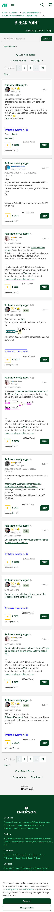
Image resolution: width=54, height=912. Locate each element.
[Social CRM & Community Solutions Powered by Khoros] (27, 788)
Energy (19, 825)
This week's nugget (14, 717)
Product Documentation (23, 868)
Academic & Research (12, 822)
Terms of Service (17, 841)
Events (38, 858)
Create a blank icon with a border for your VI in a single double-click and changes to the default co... (27, 651)
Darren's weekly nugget (15, 85)
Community (14, 12)
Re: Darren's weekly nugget (17, 163)
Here (7, 118)
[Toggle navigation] (13, 5)
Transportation (32, 828)
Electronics (10, 825)
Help (49, 31)
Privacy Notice (12, 889)
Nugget (14, 134)
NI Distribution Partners (12, 838)
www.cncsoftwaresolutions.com (19, 279)
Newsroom (10, 858)
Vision (26, 273)
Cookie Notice (28, 889)
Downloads (8, 868)
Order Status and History (33, 838)
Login (40, 31)
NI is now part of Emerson (13, 854)
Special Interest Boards (13, 15)
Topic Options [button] (9, 46)
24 (43, 68)
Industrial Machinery (31, 825)
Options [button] (44, 90)
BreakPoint (32, 15)
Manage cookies (27, 908)
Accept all (27, 901)
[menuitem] (42, 5)
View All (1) (9, 138)
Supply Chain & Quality (24, 858)
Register (29, 31)
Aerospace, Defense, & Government (36, 822)
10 (13, 748)
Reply (44, 145)
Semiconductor (19, 828)
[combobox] (21, 38)
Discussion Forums (30, 12)
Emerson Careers (39, 854)
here (23, 319)
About (27, 854)
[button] (7, 145)
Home (4, 12)
